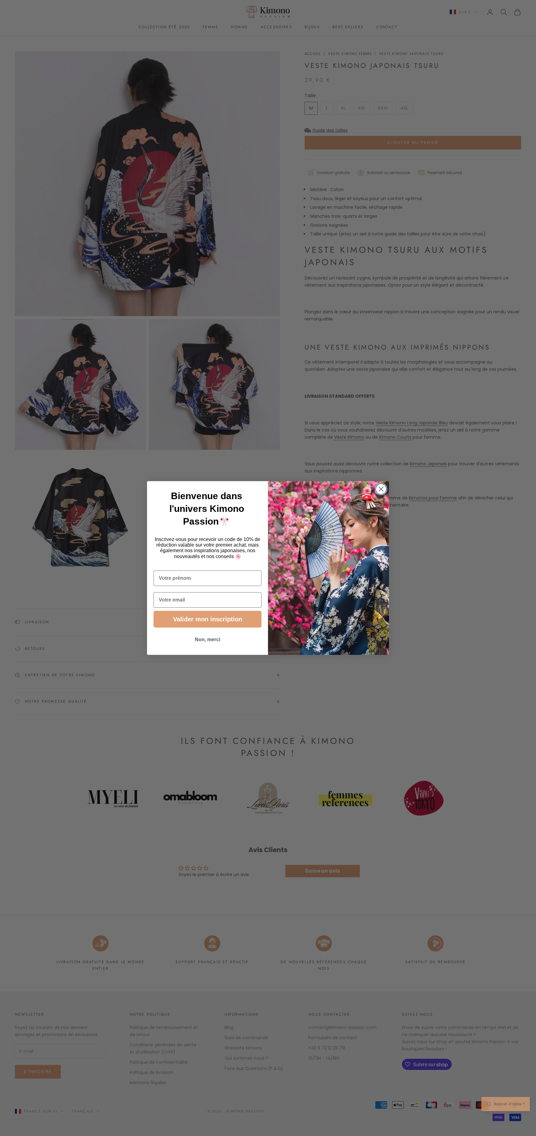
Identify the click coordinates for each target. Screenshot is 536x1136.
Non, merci (207, 639)
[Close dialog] (381, 489)
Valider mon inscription (207, 619)
